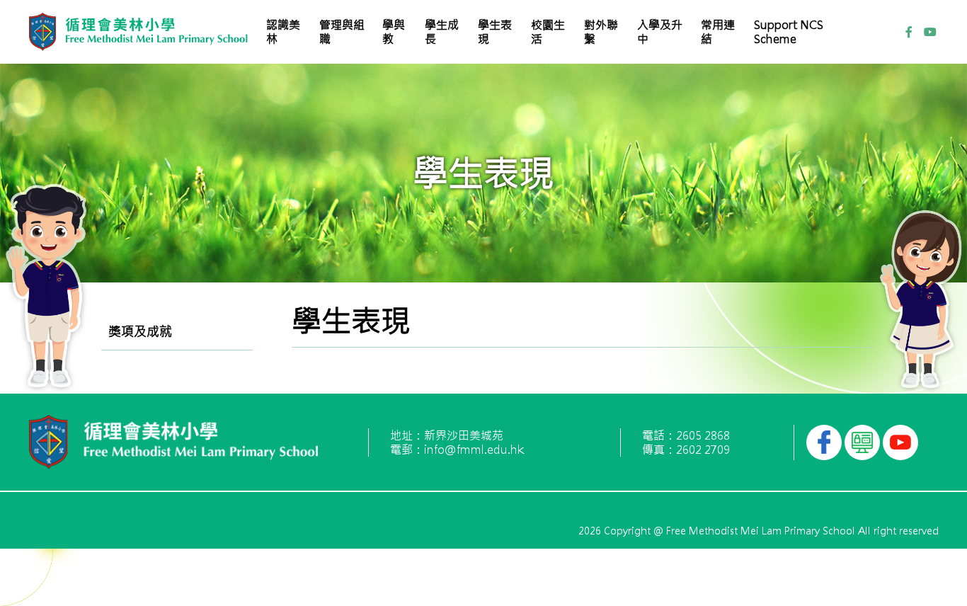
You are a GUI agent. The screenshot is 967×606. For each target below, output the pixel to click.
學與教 (393, 32)
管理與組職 (342, 32)
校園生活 (548, 32)
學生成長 (442, 32)
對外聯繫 (601, 32)
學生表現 (495, 32)
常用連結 (718, 32)
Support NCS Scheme (788, 32)
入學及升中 (659, 32)
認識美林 (283, 32)
